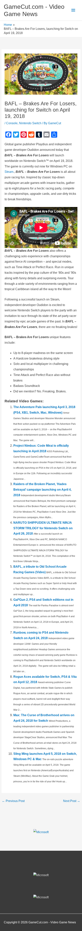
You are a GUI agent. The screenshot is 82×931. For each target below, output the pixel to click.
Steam (9, 171)
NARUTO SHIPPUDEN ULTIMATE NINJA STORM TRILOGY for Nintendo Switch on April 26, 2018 (43, 528)
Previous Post (13, 801)
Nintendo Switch (30, 123)
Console (12, 123)
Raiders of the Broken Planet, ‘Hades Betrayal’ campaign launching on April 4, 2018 (42, 489)
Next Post (71, 801)
